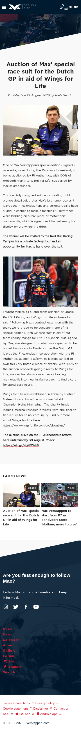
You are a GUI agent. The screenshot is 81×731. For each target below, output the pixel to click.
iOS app (24, 714)
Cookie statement (15, 708)
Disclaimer (40, 708)
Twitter (16, 607)
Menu (4, 7)
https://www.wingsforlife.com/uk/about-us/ (34, 425)
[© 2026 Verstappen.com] (40, 130)
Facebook (26, 607)
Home (8, 629)
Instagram (6, 607)
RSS (6, 714)
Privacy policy (45, 703)
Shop (73, 7)
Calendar (11, 640)
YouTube (36, 607)
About (8, 645)
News (8, 634)
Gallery (9, 650)
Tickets (15, 667)
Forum (8, 656)
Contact (59, 708)
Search (9, 672)
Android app (49, 714)
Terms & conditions (16, 703)
